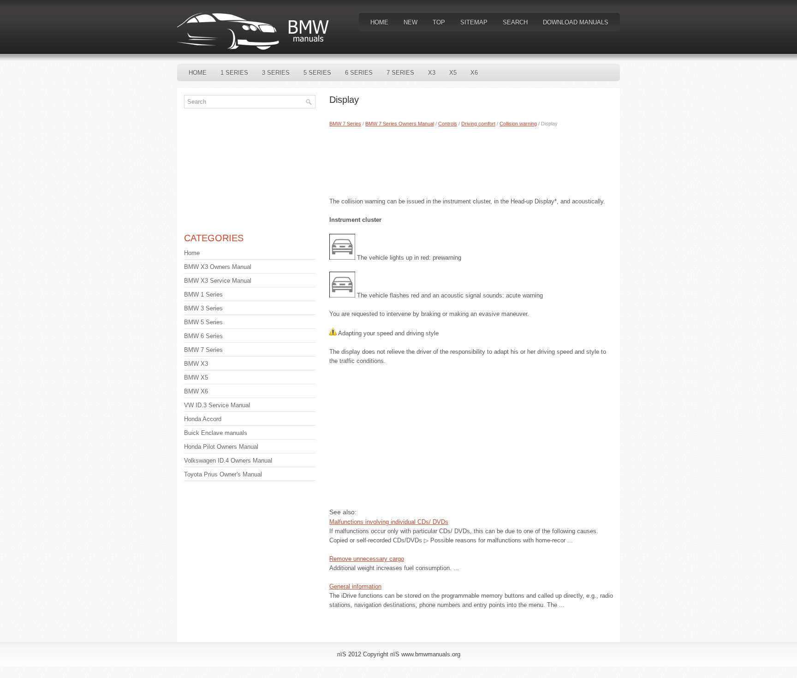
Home (379, 22)
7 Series (400, 72)
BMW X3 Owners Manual (217, 266)
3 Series (276, 72)
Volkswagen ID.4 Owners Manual (228, 460)
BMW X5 (196, 377)
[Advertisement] (471, 160)
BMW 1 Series (203, 294)
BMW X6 (196, 391)
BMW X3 (196, 363)
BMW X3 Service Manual (217, 280)
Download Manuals (575, 22)
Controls (447, 123)
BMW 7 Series (345, 123)
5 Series (317, 72)
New (410, 22)
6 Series (359, 72)
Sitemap (474, 22)
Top (439, 22)
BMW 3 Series (203, 308)
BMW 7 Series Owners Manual (399, 123)
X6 (474, 72)
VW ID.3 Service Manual (217, 405)
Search (515, 22)
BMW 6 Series (203, 336)
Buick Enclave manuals (215, 432)
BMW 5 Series (203, 322)
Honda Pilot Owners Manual (221, 446)
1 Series (234, 72)
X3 (431, 72)
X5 (453, 72)
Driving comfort (478, 123)
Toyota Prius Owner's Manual (223, 474)
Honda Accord (202, 419)
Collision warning (518, 123)
